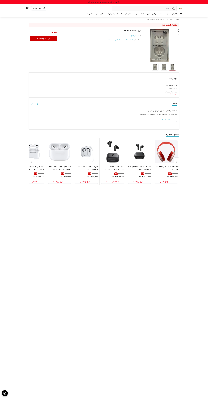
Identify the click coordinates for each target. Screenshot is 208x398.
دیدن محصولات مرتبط (44, 39)
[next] (31, 162)
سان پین (134, 35)
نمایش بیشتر (174, 94)
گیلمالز (177, 19)
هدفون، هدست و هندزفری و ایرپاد (152, 19)
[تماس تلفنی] (5, 393)
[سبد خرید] (27, 8)
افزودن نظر (35, 104)
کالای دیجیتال (168, 19)
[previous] (177, 162)
